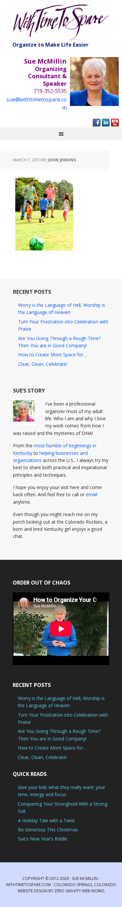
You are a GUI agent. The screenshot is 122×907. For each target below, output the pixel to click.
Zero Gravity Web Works (79, 891)
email (91, 494)
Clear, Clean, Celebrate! (42, 364)
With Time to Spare (61, 22)
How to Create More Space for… (52, 354)
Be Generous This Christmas (48, 829)
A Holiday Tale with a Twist (46, 820)
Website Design (32, 891)
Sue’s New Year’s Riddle (42, 839)
